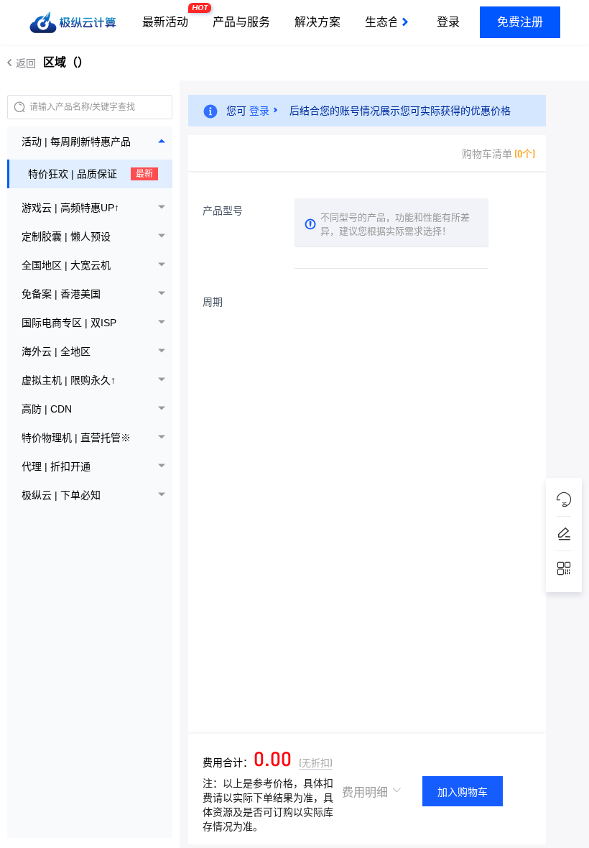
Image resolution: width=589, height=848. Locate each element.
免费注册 (520, 22)
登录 (448, 22)
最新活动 (168, 16)
